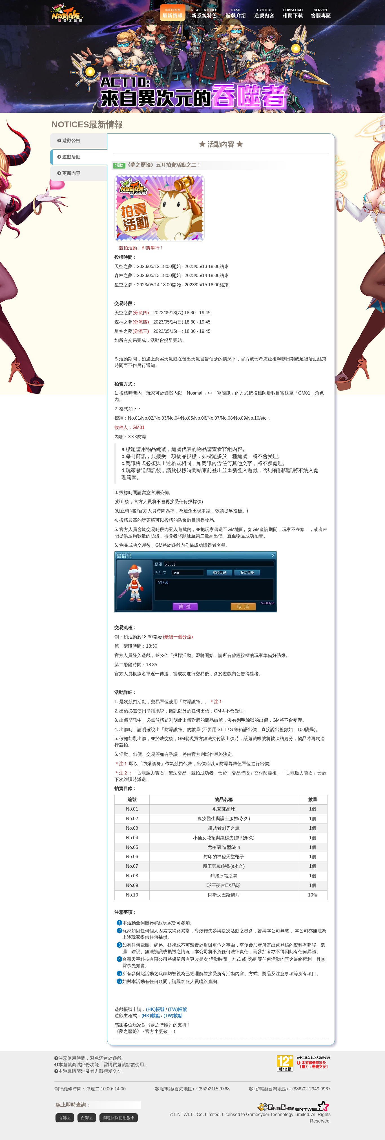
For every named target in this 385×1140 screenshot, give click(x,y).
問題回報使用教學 (118, 1117)
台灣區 (87, 1117)
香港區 (65, 1117)
